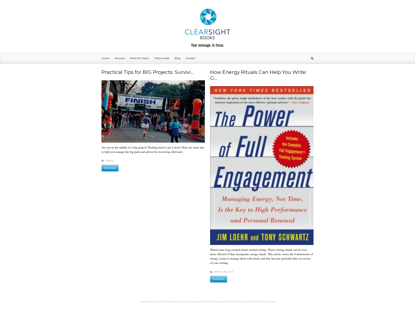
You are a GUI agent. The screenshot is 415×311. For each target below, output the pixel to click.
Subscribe (271, 302)
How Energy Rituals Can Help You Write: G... (258, 75)
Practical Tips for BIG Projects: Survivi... (147, 72)
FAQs (263, 302)
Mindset (109, 160)
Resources (228, 272)
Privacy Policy (254, 302)
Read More (110, 168)
